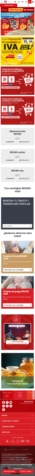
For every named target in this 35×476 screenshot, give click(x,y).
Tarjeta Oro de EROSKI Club (15, 257)
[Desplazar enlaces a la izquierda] (2, 394)
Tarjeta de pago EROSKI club (16, 292)
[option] (17, 332)
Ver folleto (8, 33)
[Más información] (17, 247)
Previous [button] (3, 343)
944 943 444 (28, 402)
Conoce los (17, 382)
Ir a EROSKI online (10, 31)
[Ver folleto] (18, 138)
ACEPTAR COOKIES (25, 471)
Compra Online (8, 5)
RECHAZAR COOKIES (9, 471)
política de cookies (26, 464)
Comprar (9, 142)
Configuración (17, 468)
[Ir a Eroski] (29, 2)
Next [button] (31, 343)
